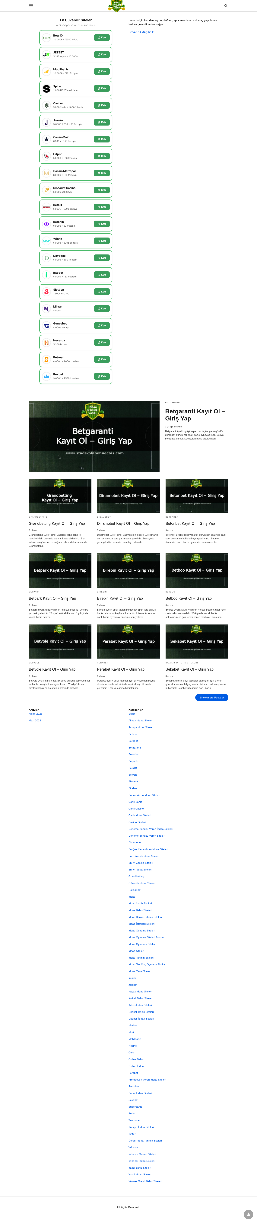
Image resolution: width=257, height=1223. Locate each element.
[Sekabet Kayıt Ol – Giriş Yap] (197, 641)
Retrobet (133, 1086)
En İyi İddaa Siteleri (139, 869)
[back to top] (248, 1214)
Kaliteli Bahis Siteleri (140, 998)
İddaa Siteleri (136, 950)
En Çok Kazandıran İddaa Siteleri (148, 849)
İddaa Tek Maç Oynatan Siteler (146, 964)
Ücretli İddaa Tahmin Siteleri (145, 1140)
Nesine (132, 1045)
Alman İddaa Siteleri (140, 720)
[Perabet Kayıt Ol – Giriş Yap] (128, 641)
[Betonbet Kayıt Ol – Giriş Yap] (197, 496)
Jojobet (132, 984)
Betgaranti (172, 403)
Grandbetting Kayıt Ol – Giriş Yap (57, 523)
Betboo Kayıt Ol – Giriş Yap (189, 598)
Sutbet (132, 1113)
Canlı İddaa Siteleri (139, 815)
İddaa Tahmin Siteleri (141, 957)
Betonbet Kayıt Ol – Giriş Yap (190, 523)
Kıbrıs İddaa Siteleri (140, 1005)
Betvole (34, 663)
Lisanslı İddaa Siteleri (141, 1018)
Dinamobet (104, 517)
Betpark (34, 592)
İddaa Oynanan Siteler (141, 944)
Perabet (102, 663)
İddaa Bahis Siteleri (139, 910)
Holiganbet (134, 889)
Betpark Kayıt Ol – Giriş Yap (52, 598)
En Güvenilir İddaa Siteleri (143, 855)
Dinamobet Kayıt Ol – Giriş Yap (123, 523)
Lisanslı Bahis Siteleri (141, 1011)
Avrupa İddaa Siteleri (140, 727)
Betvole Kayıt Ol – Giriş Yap (52, 669)
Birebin (102, 592)
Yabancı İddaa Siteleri (141, 1160)
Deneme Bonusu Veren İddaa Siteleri (150, 828)
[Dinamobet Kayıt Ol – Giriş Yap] (128, 496)
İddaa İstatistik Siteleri (182, 663)
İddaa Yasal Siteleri (139, 971)
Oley (131, 1052)
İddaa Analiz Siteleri (140, 903)
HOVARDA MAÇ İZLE (141, 32)
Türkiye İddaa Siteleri (141, 1127)
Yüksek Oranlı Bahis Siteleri (144, 1181)
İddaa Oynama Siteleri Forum (146, 937)
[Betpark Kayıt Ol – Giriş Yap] (60, 570)
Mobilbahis (134, 1038)
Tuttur (131, 1133)
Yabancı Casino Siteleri (142, 1154)
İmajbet (132, 977)
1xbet (131, 713)
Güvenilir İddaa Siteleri (141, 883)
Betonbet (172, 517)
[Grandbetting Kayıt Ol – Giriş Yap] (60, 496)
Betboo (170, 592)
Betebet (133, 740)
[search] (226, 6)
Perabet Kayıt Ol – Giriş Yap (120, 669)
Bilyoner (133, 781)
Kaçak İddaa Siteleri (140, 991)
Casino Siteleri (137, 822)
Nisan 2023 (35, 713)
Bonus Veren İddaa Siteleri (144, 795)
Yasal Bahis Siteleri (139, 1167)
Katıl (103, 37)
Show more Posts (210, 697)
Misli (131, 1032)
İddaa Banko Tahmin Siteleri (145, 916)
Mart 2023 (35, 720)
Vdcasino (133, 1147)
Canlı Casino (136, 808)
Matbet (132, 1025)
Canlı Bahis (135, 801)
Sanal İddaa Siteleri (140, 1093)
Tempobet (134, 1120)
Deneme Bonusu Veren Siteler (146, 835)
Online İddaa (136, 1066)
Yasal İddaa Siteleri (139, 1174)
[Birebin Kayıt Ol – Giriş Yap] (128, 570)
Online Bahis (136, 1059)
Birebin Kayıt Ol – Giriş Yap (120, 598)
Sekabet (133, 1099)
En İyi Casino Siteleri (140, 862)
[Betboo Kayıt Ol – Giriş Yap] (197, 570)
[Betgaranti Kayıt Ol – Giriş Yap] (94, 436)
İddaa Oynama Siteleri (141, 930)
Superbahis (135, 1106)
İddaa (131, 896)
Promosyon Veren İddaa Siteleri (147, 1079)
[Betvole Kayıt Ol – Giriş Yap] (60, 641)
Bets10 (132, 767)
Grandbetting (38, 517)
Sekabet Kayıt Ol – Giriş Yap (190, 669)
